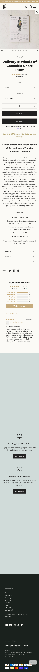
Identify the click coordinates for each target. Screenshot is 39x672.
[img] (10, 319)
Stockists (8, 600)
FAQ (6, 605)
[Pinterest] (10, 625)
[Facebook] (6, 625)
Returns (8, 257)
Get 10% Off (8, 610)
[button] (16, 74)
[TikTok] (18, 625)
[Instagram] (14, 625)
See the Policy (19, 491)
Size (19, 83)
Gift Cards (8, 607)
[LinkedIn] (22, 625)
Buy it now (19, 121)
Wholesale (8, 595)
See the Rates (19, 456)
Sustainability (10, 262)
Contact (7, 603)
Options (19, 93)
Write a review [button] (19, 306)
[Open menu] (34, 7)
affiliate (25, 614)
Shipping (8, 251)
